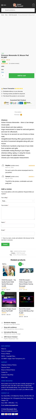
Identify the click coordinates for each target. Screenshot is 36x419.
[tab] (18, 112)
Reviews (17, 114)
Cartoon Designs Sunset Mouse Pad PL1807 (9, 310)
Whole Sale (4, 377)
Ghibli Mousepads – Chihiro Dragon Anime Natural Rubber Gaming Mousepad (26, 283)
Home (2, 15)
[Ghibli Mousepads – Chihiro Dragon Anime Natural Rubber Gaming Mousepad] (26, 270)
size (2, 69)
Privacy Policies (5, 353)
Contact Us (4, 372)
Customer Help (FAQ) (7, 374)
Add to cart (21, 75)
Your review (5, 205)
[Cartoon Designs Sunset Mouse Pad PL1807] (9, 299)
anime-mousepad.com (11, 405)
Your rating (4, 197)
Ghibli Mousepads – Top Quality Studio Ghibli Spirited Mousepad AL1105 (9, 283)
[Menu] (2, 5)
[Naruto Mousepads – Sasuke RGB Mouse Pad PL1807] (26, 299)
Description (18, 112)
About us (3, 348)
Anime (14, 254)
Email (3, 230)
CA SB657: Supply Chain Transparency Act (13, 358)
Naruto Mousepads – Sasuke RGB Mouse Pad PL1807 (26, 311)
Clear (2, 72)
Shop (6, 15)
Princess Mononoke (21, 254)
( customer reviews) (14, 63)
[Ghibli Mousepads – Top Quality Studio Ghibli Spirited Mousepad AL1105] (9, 270)
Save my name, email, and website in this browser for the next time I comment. (17, 239)
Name (3, 222)
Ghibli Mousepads (13, 15)
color (2, 66)
